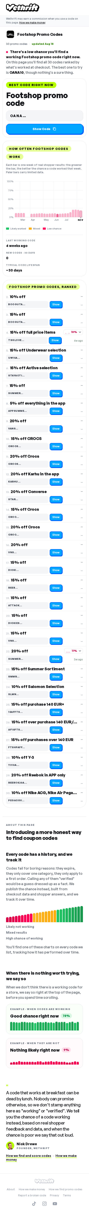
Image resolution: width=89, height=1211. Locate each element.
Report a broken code (32, 1195)
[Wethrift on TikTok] (34, 1203)
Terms (67, 1195)
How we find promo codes (65, 1189)
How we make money (32, 22)
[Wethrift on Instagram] (44, 1203)
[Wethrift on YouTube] (55, 1203)
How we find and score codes (28, 1156)
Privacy (54, 1195)
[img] (44, 200)
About (11, 1189)
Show (56, 304)
